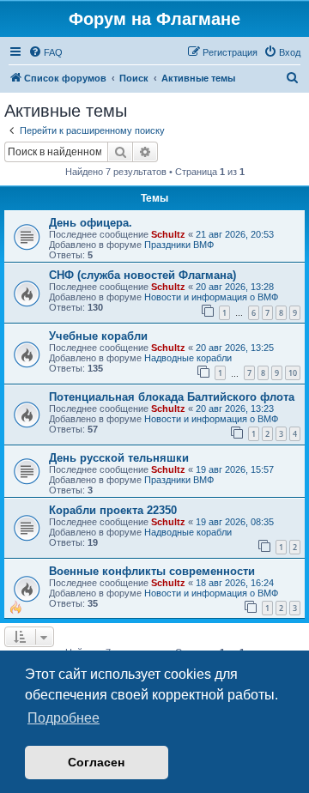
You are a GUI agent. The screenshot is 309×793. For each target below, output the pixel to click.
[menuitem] (45, 52)
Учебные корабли (98, 336)
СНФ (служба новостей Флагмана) (142, 275)
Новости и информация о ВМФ (211, 297)
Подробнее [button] (63, 718)
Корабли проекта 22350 (113, 510)
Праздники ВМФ (179, 244)
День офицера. (90, 222)
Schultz (168, 234)
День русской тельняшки (119, 457)
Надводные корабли (188, 358)
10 (292, 372)
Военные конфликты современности (152, 571)
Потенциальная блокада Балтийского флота (171, 396)
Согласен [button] (96, 762)
